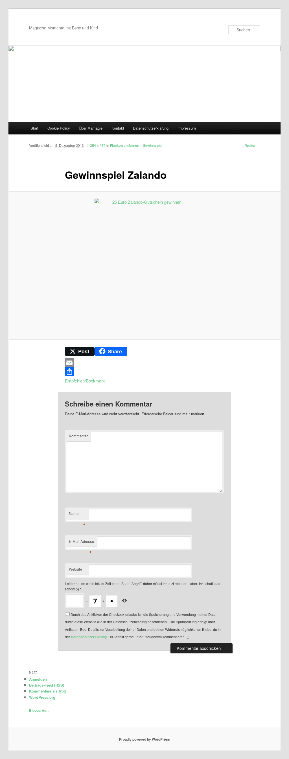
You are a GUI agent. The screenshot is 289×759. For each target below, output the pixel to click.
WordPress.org (42, 697)
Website (75, 569)
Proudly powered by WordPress (144, 739)
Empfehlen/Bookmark (85, 381)
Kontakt (117, 128)
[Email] (144, 362)
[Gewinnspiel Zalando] (144, 266)
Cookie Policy (58, 128)
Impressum (187, 128)
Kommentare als (47, 691)
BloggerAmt (39, 710)
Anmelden (38, 679)
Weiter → (252, 145)
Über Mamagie (90, 128)
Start (34, 128)
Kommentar (78, 435)
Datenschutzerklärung (150, 128)
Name (77, 515)
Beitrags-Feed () (46, 685)
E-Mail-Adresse (81, 543)
